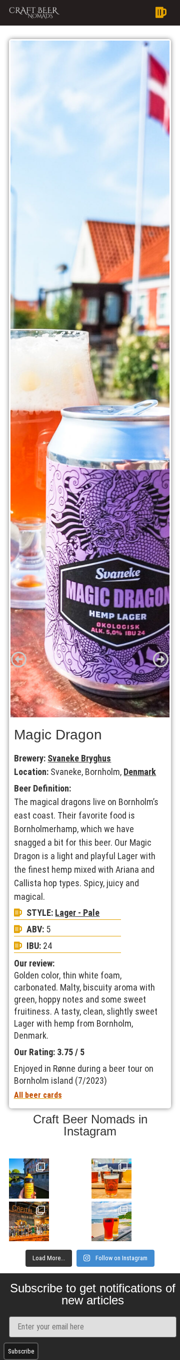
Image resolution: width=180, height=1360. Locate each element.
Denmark (140, 771)
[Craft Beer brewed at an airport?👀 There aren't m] (112, 1178)
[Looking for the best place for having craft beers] (29, 1222)
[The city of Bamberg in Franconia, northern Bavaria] (29, 1178)
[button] (118, 13)
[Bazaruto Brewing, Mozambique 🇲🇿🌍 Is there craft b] (112, 1222)
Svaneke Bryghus (79, 758)
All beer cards (38, 1095)
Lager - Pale (77, 912)
